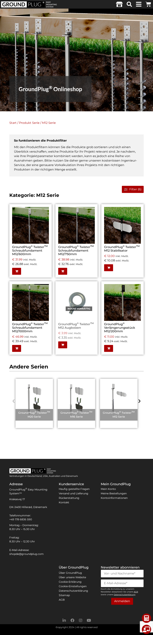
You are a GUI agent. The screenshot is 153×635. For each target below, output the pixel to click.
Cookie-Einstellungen (73, 586)
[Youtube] (89, 620)
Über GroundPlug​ (70, 572)
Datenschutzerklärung (73, 590)
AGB (62, 599)
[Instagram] (80, 620)
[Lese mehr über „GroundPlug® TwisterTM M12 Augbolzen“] (91, 294)
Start (13, 123)
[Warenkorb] (148, 3)
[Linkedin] (64, 620)
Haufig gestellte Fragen (74, 489)
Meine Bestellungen (114, 493)
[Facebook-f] (72, 620)
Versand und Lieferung (73, 493)
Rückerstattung (69, 498)
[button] (129, 4)
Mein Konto (108, 489)
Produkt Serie (29, 123)
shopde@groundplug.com (26, 554)
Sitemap (64, 595)
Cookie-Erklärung (70, 581)
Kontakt (64, 502)
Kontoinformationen (114, 498)
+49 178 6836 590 (20, 519)
